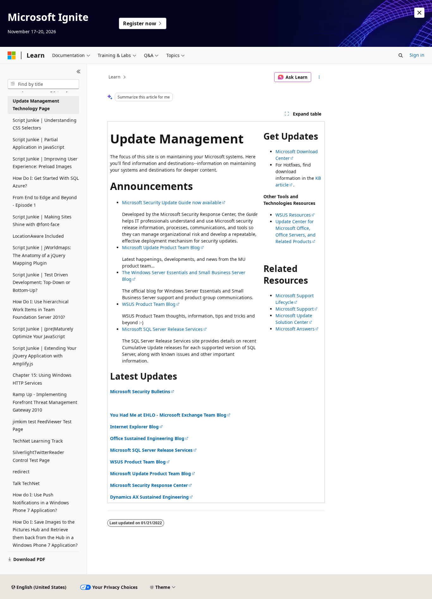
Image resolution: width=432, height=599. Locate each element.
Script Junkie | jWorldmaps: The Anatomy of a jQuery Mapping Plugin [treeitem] (42, 255)
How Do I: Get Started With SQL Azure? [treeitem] (46, 182)
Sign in (417, 55)
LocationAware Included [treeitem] (38, 236)
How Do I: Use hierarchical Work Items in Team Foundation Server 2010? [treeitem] (41, 309)
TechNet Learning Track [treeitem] (38, 441)
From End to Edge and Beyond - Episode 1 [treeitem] (45, 201)
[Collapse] (78, 71)
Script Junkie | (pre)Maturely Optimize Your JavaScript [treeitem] (43, 333)
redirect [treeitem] (21, 472)
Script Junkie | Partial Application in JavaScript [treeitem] (38, 143)
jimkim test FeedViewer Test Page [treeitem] (42, 425)
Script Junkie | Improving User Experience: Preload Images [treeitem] (45, 163)
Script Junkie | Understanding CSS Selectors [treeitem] (45, 124)
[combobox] (43, 84)
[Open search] (400, 55)
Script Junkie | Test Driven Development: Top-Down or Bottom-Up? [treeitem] (41, 282)
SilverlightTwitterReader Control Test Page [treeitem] (38, 456)
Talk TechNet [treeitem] (26, 483)
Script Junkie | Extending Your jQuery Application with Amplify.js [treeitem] (45, 356)
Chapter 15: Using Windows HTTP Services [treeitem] (42, 379)
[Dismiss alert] (419, 13)
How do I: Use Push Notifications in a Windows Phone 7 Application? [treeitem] (41, 502)
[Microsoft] (12, 55)
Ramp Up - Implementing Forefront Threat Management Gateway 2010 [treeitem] (45, 402)
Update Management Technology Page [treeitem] (36, 105)
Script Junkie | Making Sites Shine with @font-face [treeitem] (42, 221)
